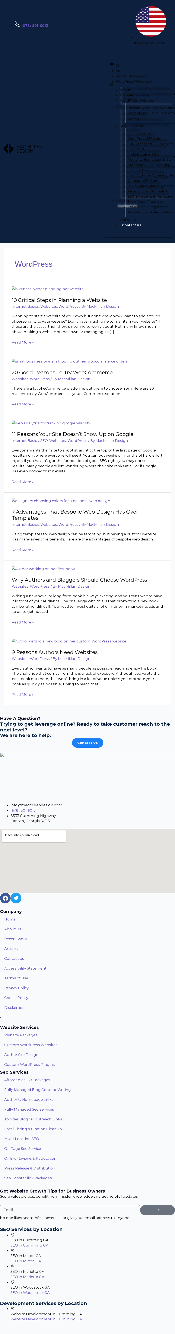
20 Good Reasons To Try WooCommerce (62, 372)
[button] (138, 64)
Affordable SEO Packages (27, 1080)
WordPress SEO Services (147, 139)
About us (12, 929)
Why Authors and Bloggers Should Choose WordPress (79, 580)
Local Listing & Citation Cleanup (33, 1129)
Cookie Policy (16, 998)
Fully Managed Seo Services (29, 1109)
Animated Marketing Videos (150, 212)
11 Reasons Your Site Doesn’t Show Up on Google (72, 434)
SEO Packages (139, 133)
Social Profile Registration (148, 207)
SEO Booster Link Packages (150, 196)
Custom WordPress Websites (151, 108)
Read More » (23, 342)
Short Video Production (146, 202)
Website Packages (131, 76)
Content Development (146, 170)
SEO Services (130, 126)
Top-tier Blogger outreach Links (33, 1119)
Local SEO (136, 149)
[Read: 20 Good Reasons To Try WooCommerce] (70, 361)
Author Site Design (21, 1055)
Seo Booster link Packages (28, 1178)
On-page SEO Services (146, 181)
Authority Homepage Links (149, 159)
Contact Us (131, 225)
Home (10, 919)
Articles (11, 949)
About (121, 71)
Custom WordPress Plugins (29, 1064)
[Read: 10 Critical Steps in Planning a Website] (48, 289)
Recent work (15, 939)
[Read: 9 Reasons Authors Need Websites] (69, 641)
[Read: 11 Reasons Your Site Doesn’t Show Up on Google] (51, 423)
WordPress (68, 306)
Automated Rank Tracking (149, 165)
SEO (44, 440)
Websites (48, 306)
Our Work (128, 220)
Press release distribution (148, 191)
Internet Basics (25, 306)
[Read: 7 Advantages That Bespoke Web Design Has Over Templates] (61, 500)
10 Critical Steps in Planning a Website (59, 300)
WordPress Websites (132, 81)
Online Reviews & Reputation (30, 1158)
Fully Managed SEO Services (151, 144)
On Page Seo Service (22, 1148)
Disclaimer (14, 1007)
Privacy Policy (16, 988)
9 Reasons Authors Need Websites (55, 652)
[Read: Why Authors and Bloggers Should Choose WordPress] (43, 569)
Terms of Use (16, 978)
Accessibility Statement (25, 968)
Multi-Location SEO (143, 154)
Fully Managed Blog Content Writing (37, 1090)
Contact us (14, 958)
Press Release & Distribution (29, 1168)
